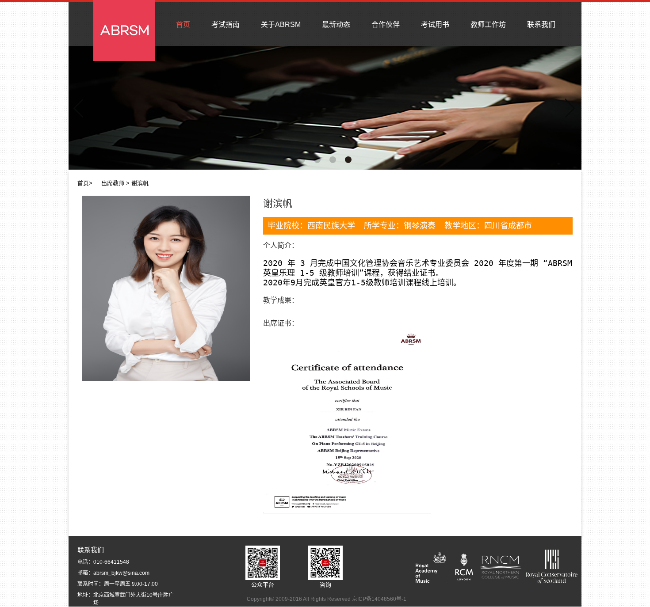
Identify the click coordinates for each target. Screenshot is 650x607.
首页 (183, 24)
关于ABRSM (281, 24)
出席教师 (112, 183)
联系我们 (541, 24)
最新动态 (336, 24)
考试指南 (225, 24)
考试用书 (435, 24)
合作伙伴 (385, 24)
